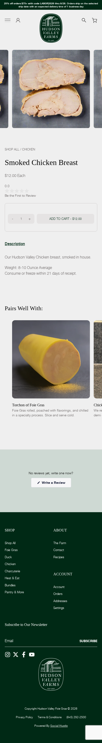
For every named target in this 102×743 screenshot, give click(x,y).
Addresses (60, 601)
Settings (58, 608)
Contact (58, 550)
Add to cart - (65, 219)
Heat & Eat (12, 578)
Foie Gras (11, 550)
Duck (8, 557)
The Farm (59, 543)
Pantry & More (14, 592)
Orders (57, 594)
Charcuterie (12, 571)
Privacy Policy (24, 717)
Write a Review (56, 483)
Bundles (10, 585)
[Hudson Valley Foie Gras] (51, 28)
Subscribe (88, 641)
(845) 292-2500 (76, 717)
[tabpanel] (51, 265)
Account (59, 587)
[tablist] (15, 244)
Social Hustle (59, 726)
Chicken (28, 149)
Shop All (12, 149)
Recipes (58, 557)
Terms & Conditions (50, 717)
